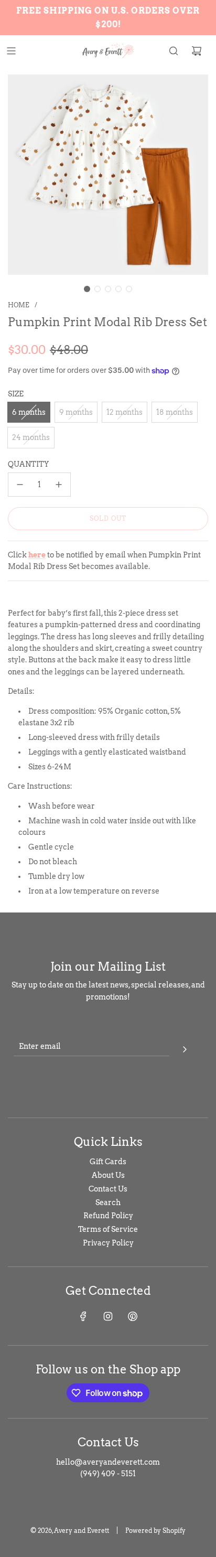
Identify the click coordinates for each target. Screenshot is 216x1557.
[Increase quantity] (58, 484)
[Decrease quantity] (19, 484)
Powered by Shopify (155, 1530)
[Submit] (184, 1047)
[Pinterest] (132, 1316)
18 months (174, 412)
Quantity (28, 464)
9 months (76, 412)
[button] (87, 289)
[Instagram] (108, 1316)
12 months (124, 412)
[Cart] (196, 50)
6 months (29, 412)
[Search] (173, 50)
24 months (31, 437)
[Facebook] (83, 1316)
